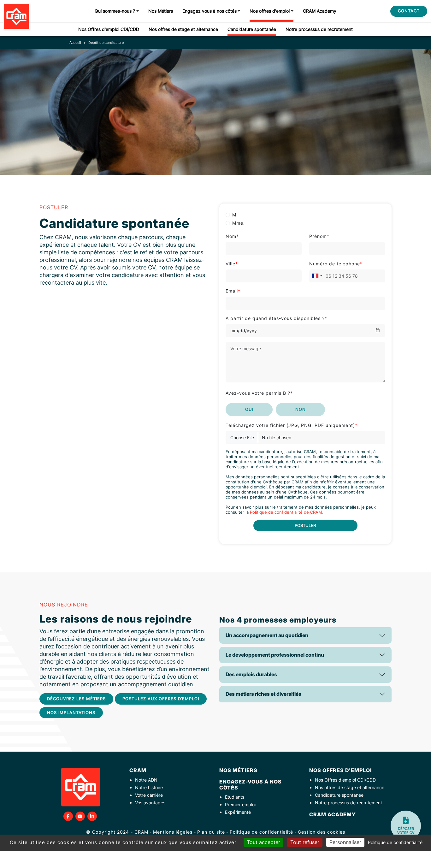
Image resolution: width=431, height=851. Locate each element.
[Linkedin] (92, 816)
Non (300, 409)
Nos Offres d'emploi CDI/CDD (108, 29)
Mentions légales (172, 832)
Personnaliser (345, 842)
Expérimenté (238, 812)
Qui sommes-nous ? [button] (115, 11)
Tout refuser (304, 842)
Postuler (305, 525)
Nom (232, 236)
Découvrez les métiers (76, 698)
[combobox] (317, 276)
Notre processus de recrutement (319, 29)
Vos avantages (150, 802)
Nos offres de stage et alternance (183, 29)
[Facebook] (68, 816)
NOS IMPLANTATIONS (71, 712)
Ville (232, 263)
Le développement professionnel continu (275, 655)
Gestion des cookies (321, 832)
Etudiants (234, 797)
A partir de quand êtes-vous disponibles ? (276, 318)
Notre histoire (149, 787)
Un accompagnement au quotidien (267, 635)
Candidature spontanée (251, 29)
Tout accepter (263, 842)
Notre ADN (146, 780)
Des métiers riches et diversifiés (263, 694)
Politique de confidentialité (261, 832)
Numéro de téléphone (336, 263)
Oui (249, 409)
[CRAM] (16, 16)
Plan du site (211, 832)
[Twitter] (80, 816)
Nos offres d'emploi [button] (270, 11)
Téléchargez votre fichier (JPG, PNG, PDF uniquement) (291, 425)
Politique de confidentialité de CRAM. (286, 512)
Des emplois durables (251, 674)
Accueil (75, 42)
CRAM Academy (319, 11)
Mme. (238, 223)
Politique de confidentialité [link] (395, 842)
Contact (409, 10)
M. (235, 214)
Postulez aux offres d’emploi (160, 698)
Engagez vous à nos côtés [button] (209, 11)
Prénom (319, 236)
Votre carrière (149, 795)
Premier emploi (240, 804)
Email (233, 290)
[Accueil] (80, 787)
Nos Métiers (160, 11)
